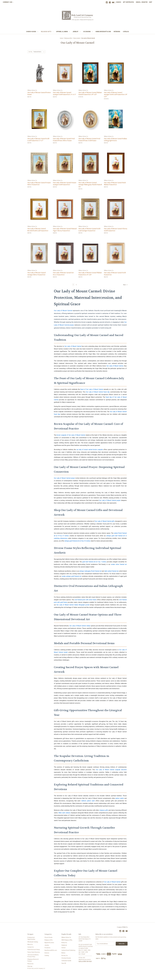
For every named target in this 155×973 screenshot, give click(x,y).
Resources (30, 963)
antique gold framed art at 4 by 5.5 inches (77, 541)
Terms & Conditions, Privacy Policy (33, 955)
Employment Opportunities (31, 938)
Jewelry (76, 31)
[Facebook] (110, 2)
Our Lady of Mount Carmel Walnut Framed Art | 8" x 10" (90, 274)
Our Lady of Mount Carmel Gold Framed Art (115, 274)
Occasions (87, 31)
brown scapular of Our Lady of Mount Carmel (71, 435)
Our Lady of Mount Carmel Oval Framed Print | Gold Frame (89, 140)
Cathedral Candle (66, 960)
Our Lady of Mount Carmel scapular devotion (111, 769)
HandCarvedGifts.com (103, 31)
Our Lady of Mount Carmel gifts (105, 521)
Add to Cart (39, 76)
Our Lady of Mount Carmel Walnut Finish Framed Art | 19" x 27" (90, 93)
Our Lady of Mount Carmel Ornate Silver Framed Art (39, 184)
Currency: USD (7, 2)
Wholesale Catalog (32, 942)
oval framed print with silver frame (85, 600)
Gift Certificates (128, 2)
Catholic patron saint (88, 801)
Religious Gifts (46, 31)
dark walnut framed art (111, 571)
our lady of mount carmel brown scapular (89, 449)
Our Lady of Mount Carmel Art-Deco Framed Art (63, 274)
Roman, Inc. (64, 955)
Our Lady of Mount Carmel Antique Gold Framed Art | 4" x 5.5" (64, 93)
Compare (39, 73)
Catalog (126, 31)
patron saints (120, 798)
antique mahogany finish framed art (90, 571)
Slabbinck (64, 945)
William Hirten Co (66, 937)
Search (118, 2)
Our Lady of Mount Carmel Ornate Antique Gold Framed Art (64, 184)
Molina (63, 953)
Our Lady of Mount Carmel (63, 310)
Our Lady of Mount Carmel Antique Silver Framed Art (36, 274)
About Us (30, 944)
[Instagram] (107, 2)
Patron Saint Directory (33, 952)
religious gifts (103, 810)
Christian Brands (66, 958)
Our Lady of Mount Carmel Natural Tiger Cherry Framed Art (65, 230)
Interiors (117, 31)
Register (145, 2)
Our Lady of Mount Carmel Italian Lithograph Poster (115, 140)
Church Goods (31, 31)
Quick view (39, 69)
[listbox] (39, 51)
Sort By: (30, 51)
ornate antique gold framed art (71, 576)
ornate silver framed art (119, 564)
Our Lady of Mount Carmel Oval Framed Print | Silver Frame (64, 140)
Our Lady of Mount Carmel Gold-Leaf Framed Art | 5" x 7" (38, 140)
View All (63, 963)
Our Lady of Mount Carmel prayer (64, 478)
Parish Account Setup (33, 949)
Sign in (138, 2)
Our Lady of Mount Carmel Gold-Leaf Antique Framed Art (89, 230)
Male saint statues (64, 813)
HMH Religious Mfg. (66, 940)
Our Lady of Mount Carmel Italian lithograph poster (73, 605)
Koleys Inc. (64, 942)
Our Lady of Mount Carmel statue (79, 626)
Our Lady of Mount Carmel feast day (98, 392)
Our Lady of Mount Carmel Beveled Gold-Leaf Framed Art (37, 230)
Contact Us (30, 947)
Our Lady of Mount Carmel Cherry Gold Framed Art (115, 230)
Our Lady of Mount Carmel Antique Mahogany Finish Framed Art (90, 185)
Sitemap (29, 966)
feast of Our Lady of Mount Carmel (91, 389)
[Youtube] (113, 2)
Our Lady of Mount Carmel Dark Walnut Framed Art (115, 184)
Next (124, 284)
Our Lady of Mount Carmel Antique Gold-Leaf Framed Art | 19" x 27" (115, 94)
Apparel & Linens (62, 31)
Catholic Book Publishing (68, 950)
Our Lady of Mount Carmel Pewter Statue (39, 93)
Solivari (63, 947)
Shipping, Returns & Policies (32, 960)
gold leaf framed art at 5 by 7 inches (94, 562)
